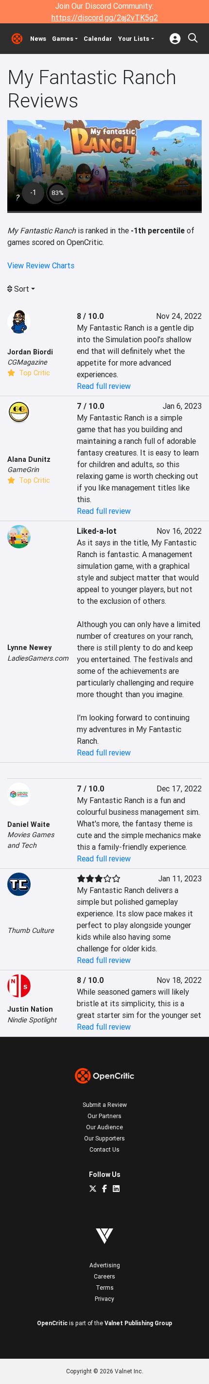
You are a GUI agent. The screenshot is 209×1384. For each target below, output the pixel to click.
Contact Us (104, 1149)
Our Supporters (104, 1138)
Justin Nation (30, 1009)
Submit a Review (105, 1104)
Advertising (104, 1265)
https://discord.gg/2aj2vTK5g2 (105, 17)
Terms (105, 1287)
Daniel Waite (28, 824)
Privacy (104, 1298)
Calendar (98, 39)
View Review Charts (40, 265)
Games (62, 39)
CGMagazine (27, 362)
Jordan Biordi (30, 352)
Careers (104, 1276)
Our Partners (104, 1116)
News (38, 39)
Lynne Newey (29, 647)
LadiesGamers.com (38, 658)
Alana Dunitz (29, 459)
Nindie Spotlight (31, 1020)
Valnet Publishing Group (138, 1323)
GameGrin (23, 469)
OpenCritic (52, 1323)
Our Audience (104, 1127)
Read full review (104, 386)
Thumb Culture (30, 930)
